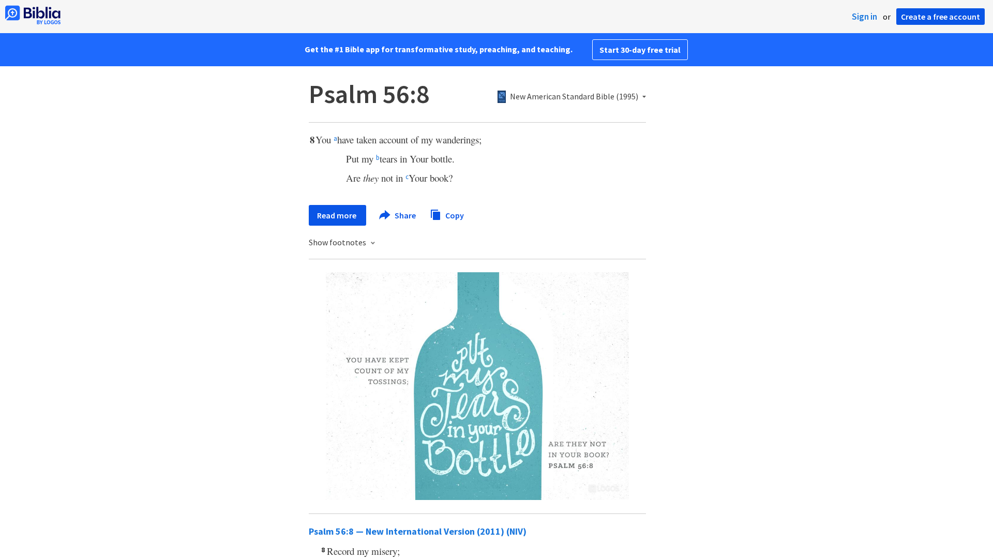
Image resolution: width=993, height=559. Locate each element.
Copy (454, 214)
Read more (337, 215)
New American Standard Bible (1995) (574, 96)
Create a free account (940, 16)
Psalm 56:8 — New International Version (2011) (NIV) (417, 531)
